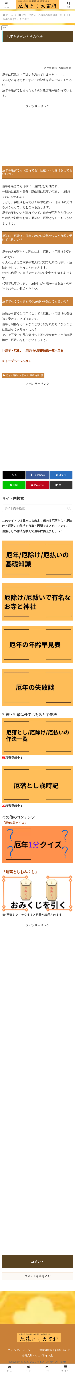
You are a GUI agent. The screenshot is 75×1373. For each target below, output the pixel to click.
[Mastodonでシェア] (29, 1082)
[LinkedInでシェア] (37, 1102)
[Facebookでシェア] (12, 1092)
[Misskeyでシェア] (62, 1082)
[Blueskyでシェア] (46, 1082)
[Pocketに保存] (46, 1092)
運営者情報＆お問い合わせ (55, 1350)
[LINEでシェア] (62, 1092)
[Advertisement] (37, 52)
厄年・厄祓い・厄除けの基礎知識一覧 (24, 375)
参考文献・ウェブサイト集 (37, 1355)
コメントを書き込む (37, 1276)
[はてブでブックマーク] (29, 1092)
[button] (61, 485)
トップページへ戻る (18, 361)
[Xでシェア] (12, 1082)
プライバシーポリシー (20, 1350)
